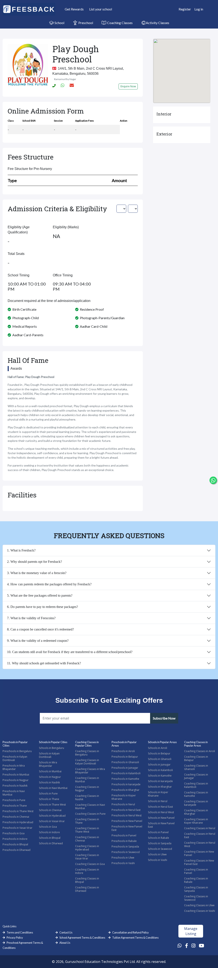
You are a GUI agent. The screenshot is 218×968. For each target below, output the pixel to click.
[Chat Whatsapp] (213, 480)
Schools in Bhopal (49, 838)
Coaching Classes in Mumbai (87, 779)
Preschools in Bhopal (15, 844)
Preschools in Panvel (124, 835)
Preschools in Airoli (123, 751)
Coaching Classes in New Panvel (199, 853)
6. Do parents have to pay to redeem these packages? (42, 607)
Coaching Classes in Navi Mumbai (90, 806)
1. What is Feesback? (21, 550)
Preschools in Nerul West (127, 815)
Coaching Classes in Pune (90, 814)
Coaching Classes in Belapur (196, 758)
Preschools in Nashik (15, 785)
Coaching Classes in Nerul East (199, 835)
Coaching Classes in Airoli (199, 751)
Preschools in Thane (15, 805)
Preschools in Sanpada (125, 846)
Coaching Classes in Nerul (199, 828)
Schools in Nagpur (50, 777)
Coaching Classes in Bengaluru (87, 752)
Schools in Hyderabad (52, 815)
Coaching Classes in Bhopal (87, 880)
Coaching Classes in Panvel (196, 871)
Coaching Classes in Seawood (196, 898)
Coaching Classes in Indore (87, 871)
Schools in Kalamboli (160, 770)
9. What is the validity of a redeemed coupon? (38, 640)
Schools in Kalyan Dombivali (49, 755)
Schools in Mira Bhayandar (48, 764)
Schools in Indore (49, 832)
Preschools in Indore (15, 839)
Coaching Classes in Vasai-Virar (87, 856)
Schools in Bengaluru (51, 748)
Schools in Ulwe (157, 854)
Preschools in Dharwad (16, 850)
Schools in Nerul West (161, 812)
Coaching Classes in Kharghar (196, 812)
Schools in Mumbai (50, 771)
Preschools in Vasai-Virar (17, 828)
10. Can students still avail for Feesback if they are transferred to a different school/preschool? (69, 652)
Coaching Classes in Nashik (87, 797)
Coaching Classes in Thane (87, 820)
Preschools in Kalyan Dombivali (15, 758)
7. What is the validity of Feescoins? (31, 618)
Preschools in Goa (13, 833)
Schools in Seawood (160, 849)
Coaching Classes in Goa (90, 864)
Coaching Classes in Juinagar (196, 776)
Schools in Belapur (159, 753)
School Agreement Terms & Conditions (82, 937)
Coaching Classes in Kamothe (196, 794)
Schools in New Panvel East (161, 825)
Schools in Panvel (158, 832)
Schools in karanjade (160, 781)
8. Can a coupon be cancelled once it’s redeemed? (40, 629)
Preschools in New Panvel (127, 821)
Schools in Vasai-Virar (52, 821)
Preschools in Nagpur (16, 780)
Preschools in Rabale (124, 841)
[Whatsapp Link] (180, 945)
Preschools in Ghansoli (125, 762)
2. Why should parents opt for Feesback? (34, 561)
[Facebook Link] (186, 945)
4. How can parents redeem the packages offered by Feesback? (49, 584)
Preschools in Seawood (126, 852)
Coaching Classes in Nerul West (199, 844)
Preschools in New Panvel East (127, 828)
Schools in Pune (48, 793)
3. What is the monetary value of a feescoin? (36, 573)
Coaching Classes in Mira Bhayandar (90, 770)
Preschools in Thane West (18, 811)
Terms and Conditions (20, 932)
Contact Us (65, 932)
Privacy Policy (15, 937)
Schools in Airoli (157, 748)
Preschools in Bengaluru (17, 751)
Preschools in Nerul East (126, 810)
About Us (64, 942)
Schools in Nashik (49, 782)
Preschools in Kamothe (125, 779)
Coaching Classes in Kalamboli (196, 785)
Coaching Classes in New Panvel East (199, 862)
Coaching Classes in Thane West (87, 829)
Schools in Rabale (158, 838)
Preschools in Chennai (16, 817)
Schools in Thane (49, 799)
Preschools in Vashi (123, 863)
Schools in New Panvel (161, 818)
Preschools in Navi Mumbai (14, 792)
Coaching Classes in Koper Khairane (196, 820)
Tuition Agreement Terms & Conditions (135, 937)
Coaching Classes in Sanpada (196, 889)
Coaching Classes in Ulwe (199, 905)
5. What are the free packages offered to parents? (39, 595)
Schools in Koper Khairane (158, 793)
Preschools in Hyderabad (18, 822)
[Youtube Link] (201, 945)
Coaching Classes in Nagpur (87, 788)
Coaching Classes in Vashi (199, 911)
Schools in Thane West (52, 804)
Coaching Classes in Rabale (196, 880)
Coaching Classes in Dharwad (87, 889)
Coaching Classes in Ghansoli (196, 767)
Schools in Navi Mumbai (53, 788)
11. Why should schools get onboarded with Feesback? (44, 663)
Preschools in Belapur (125, 756)
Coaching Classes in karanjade (196, 803)
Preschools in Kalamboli (126, 773)
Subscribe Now (164, 718)
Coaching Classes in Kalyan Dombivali (87, 761)
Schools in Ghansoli (159, 759)
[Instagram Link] (193, 945)
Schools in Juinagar (159, 764)
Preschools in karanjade (126, 784)
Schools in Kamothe (160, 775)
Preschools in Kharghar (125, 790)
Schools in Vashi (157, 860)
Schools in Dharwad (51, 843)
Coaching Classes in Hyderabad (87, 847)
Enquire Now (128, 86)
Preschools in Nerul (123, 804)
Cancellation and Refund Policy (130, 932)
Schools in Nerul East (160, 807)
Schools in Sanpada (159, 843)
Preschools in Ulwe (123, 857)
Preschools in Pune (14, 800)
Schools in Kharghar (160, 786)
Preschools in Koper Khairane (124, 797)
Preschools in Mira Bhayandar (14, 767)
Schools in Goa (48, 827)
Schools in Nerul (157, 801)
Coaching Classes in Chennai (87, 838)
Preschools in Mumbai (16, 774)
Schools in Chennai (50, 810)
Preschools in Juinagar (125, 768)
